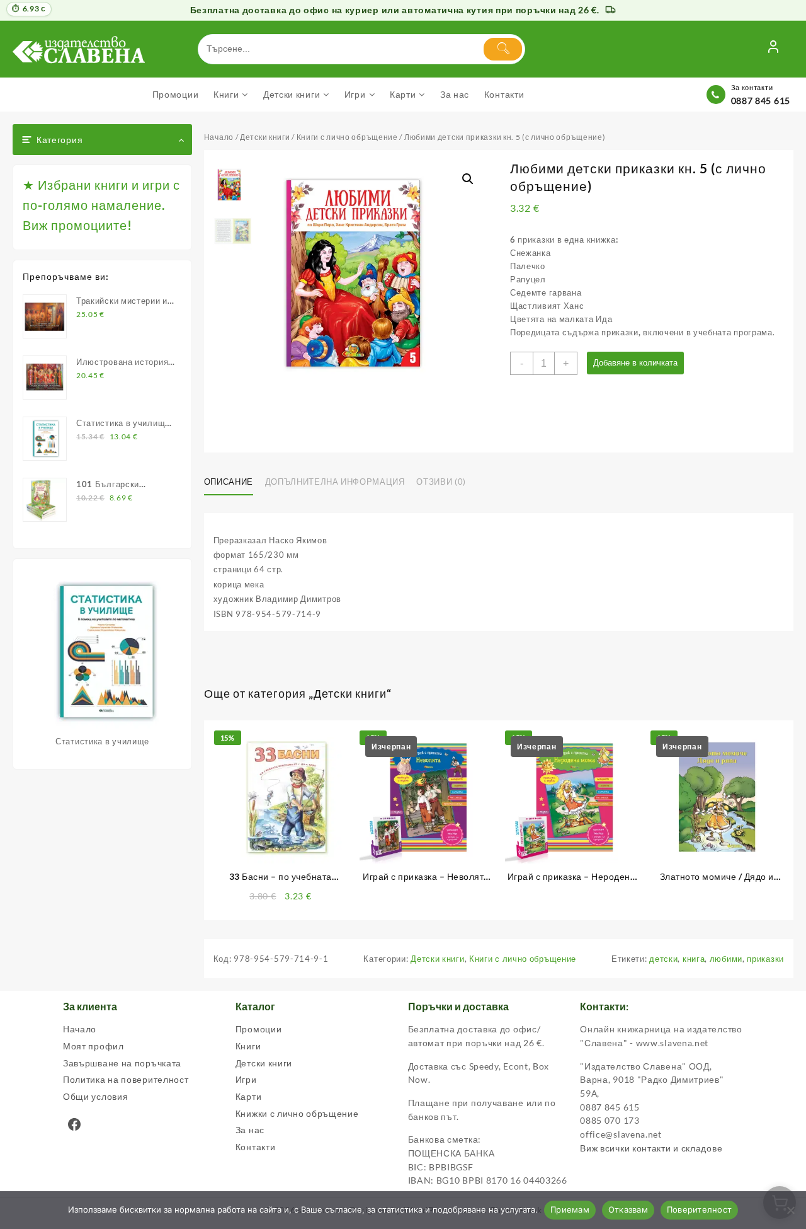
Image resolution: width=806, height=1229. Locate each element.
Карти (249, 1096)
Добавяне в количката (635, 362)
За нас (250, 1129)
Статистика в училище (102, 741)
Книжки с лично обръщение (297, 1113)
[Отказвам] (790, 1210)
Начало (219, 137)
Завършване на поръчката (122, 1063)
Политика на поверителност (126, 1079)
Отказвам (628, 1209)
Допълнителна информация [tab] (335, 481)
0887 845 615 (760, 100)
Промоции (259, 1029)
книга (694, 959)
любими (726, 959)
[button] (468, 179)
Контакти (256, 1146)
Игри (246, 1079)
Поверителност (699, 1209)
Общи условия (95, 1096)
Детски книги (265, 137)
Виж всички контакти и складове (651, 1148)
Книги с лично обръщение (347, 137)
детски (663, 959)
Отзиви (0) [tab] (441, 481)
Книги (248, 1046)
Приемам (569, 1209)
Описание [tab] (228, 481)
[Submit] (502, 49)
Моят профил (93, 1046)
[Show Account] (773, 49)
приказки (765, 959)
